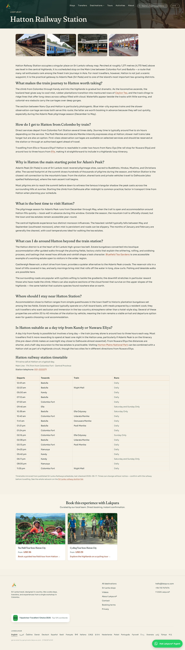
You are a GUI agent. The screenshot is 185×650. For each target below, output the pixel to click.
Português (125, 635)
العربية (21, 635)
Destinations (97, 5)
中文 (170, 635)
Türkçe (164, 635)
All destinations (109, 584)
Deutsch (45, 635)
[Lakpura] (8, 5)
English (14, 635)
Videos (105, 592)
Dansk (37, 635)
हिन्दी (76, 635)
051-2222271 (40, 369)
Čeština (29, 635)
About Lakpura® (109, 596)
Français (69, 635)
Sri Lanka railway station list (70, 479)
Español (54, 635)
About (131, 5)
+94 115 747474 (162, 588)
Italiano (83, 635)
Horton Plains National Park (113, 344)
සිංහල (142, 635)
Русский (135, 635)
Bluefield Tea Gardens (118, 254)
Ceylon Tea (121, 92)
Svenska (150, 635)
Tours (110, 5)
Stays (72, 5)
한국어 (97, 635)
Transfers (82, 5)
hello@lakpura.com (164, 584)
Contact (106, 601)
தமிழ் (157, 635)
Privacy (105, 609)
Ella (53, 151)
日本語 (90, 635)
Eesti (62, 635)
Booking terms (109, 605)
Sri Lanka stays (109, 588)
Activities (120, 5)
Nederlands (107, 635)
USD (175, 6)
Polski (116, 635)
